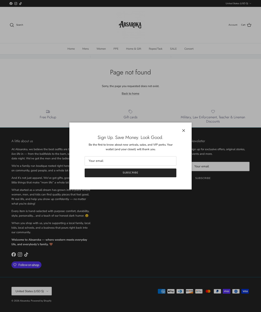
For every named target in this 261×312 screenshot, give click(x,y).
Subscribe (130, 172)
